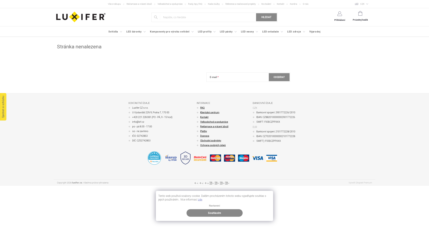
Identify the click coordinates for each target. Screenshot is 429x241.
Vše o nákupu (114, 4)
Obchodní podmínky (210, 140)
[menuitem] (115, 31)
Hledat (266, 17)
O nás (306, 4)
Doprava (204, 136)
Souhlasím (214, 213)
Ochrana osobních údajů (213, 145)
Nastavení (214, 206)
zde (200, 199)
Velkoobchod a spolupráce (170, 4)
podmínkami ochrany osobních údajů (258, 85)
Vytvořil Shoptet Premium (360, 182)
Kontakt (280, 4)
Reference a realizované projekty (240, 4)
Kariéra (293, 4)
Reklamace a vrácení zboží (139, 4)
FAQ (202, 107)
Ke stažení (266, 4)
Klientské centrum (209, 112)
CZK (362, 4)
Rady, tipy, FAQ (195, 4)
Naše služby (214, 4)
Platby (203, 131)
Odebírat (279, 77)
